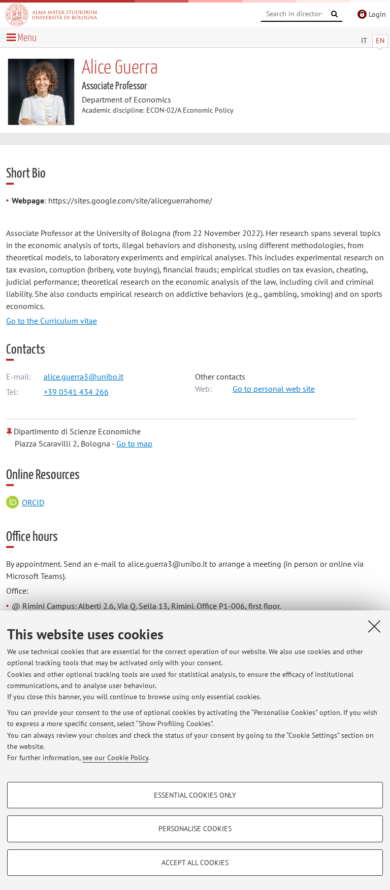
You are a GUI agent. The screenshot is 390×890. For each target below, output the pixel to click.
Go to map (134, 443)
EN (380, 40)
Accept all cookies (195, 862)
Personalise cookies (195, 828)
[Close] (374, 626)
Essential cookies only (195, 795)
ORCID (33, 502)
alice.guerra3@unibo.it (83, 376)
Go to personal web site (274, 389)
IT (364, 40)
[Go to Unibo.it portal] (51, 15)
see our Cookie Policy (115, 757)
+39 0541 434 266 (76, 392)
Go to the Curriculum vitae (51, 321)
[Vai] (334, 14)
